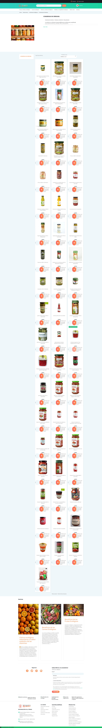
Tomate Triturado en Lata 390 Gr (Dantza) (75, 556)
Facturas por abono (44, 709)
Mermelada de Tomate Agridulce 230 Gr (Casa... (59, 343)
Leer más (45, 26)
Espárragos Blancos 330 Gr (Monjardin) (42, 236)
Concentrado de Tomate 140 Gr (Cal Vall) (75, 183)
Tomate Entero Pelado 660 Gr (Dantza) (43, 502)
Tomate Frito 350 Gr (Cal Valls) (59, 528)
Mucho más (72, 9)
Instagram (41, 671)
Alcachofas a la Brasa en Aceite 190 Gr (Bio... (59, 76)
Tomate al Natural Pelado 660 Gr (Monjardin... (59, 476)
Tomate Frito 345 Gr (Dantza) (43, 528)
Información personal (45, 706)
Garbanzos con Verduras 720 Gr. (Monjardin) (75, 263)
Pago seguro (54, 712)
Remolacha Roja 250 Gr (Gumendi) (42, 396)
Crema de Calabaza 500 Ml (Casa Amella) (59, 210)
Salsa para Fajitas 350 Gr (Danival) (43, 476)
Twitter (32, 671)
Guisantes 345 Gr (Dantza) (43, 289)
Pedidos (42, 708)
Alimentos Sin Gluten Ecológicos (75, 721)
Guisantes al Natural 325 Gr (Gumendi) (59, 289)
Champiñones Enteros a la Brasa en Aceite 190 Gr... (59, 156)
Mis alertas (43, 714)
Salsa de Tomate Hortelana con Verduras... (59, 449)
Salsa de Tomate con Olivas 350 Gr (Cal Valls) (42, 449)
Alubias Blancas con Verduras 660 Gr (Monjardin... (59, 103)
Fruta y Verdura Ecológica (24, 9)
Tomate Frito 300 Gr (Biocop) (75, 502)
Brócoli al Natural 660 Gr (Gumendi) (75, 130)
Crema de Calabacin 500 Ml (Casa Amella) (42, 210)
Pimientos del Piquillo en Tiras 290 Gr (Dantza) (75, 369)
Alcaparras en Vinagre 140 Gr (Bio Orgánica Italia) (43, 103)
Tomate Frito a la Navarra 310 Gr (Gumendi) (75, 529)
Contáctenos (54, 714)
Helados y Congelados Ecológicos (61, 9)
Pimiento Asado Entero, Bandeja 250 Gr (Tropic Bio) (42, 369)
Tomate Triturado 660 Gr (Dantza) (59, 556)
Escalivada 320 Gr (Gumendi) (75, 209)
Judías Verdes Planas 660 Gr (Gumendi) (42, 316)
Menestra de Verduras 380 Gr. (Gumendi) (43, 343)
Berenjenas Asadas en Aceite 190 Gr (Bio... (75, 103)
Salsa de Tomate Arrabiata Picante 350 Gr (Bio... (59, 396)
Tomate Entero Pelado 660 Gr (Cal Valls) (75, 476)
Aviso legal (54, 708)
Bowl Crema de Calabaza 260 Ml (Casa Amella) (59, 130)
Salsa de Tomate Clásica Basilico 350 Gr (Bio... (42, 423)
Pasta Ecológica (72, 717)
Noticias (78, 9)
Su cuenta (43, 704)
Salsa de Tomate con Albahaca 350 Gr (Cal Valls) (59, 423)
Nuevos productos (72, 708)
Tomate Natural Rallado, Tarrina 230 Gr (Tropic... (42, 556)
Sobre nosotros (55, 711)
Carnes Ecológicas (35, 9)
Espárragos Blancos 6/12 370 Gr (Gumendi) (59, 236)
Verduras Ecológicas (73, 712)
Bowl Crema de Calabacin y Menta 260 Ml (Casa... (42, 130)
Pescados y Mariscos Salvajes (74, 723)
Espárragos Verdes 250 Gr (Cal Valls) (75, 236)
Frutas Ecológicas (72, 711)
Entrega (53, 706)
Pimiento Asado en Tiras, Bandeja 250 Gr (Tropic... (75, 343)
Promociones (71, 706)
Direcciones (43, 711)
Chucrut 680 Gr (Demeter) (43, 182)
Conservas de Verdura (25, 56)
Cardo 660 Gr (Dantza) (42, 155)
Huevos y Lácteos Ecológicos (46, 9)
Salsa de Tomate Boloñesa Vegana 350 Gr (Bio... (75, 396)
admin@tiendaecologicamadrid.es (26, 722)
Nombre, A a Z (68, 56)
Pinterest (36, 671)
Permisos (55, 675)
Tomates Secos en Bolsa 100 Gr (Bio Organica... (43, 582)
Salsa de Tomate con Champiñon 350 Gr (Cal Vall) (75, 423)
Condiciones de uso (56, 709)
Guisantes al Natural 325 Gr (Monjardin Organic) (75, 289)
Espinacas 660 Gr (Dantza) (43, 262)
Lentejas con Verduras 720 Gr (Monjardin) (75, 316)
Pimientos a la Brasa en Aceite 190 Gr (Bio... (59, 369)
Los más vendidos (72, 709)
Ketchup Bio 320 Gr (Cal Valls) (59, 315)
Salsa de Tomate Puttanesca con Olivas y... (75, 449)
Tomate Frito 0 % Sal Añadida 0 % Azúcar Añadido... (59, 502)
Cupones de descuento (45, 712)
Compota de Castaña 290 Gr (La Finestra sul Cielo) (59, 183)
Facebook (27, 671)
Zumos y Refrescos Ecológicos (74, 718)
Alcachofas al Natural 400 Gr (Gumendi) (75, 76)
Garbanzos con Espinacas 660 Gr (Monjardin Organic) (59, 263)
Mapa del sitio (54, 715)
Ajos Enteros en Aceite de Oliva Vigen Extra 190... (43, 76)
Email (53, 671)
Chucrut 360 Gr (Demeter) (75, 155)
